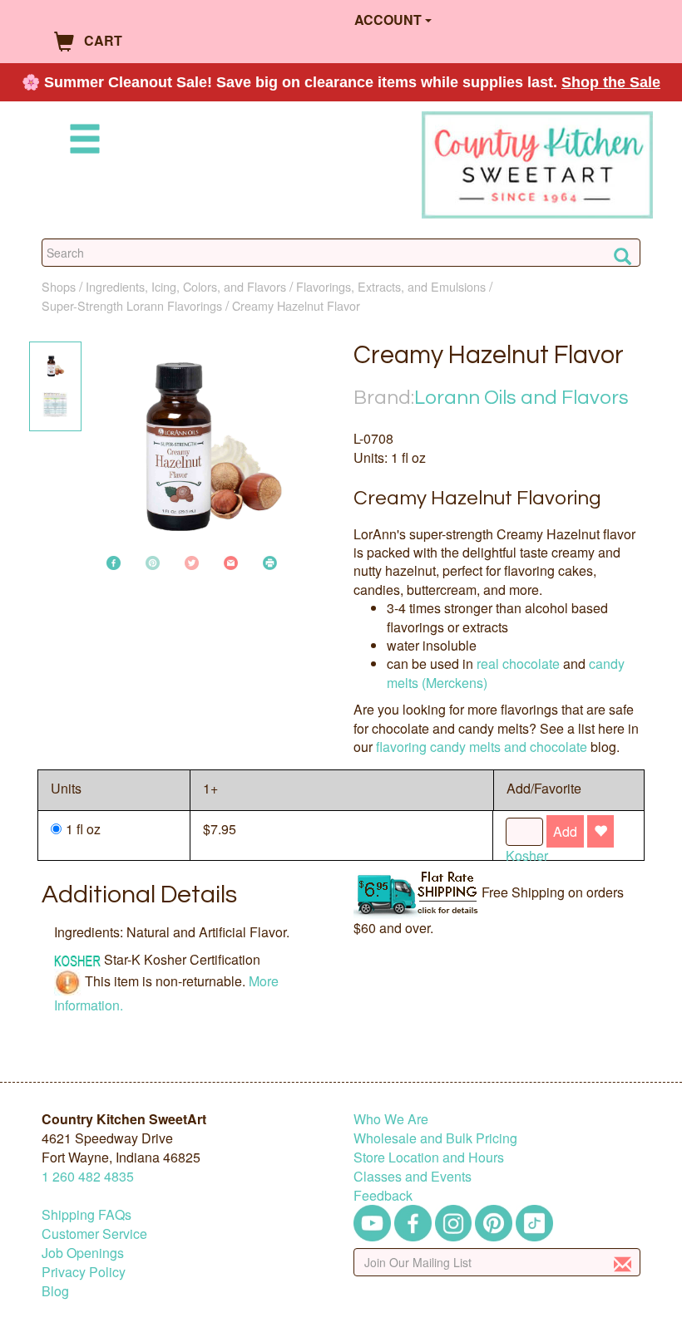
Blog (55, 1290)
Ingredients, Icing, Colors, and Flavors (186, 286)
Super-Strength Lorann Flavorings (132, 305)
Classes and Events (412, 1176)
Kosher (527, 855)
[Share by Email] (231, 561)
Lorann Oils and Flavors (521, 397)
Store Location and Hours (428, 1157)
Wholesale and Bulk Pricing (435, 1138)
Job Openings (83, 1252)
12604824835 (88, 1176)
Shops (59, 286)
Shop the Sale (610, 82)
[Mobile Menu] (81, 142)
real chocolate (518, 663)
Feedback (383, 1195)
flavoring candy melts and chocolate (481, 746)
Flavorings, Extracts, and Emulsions (391, 286)
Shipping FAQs (86, 1214)
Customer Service (94, 1233)
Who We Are (390, 1118)
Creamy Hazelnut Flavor (296, 305)
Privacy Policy (84, 1271)
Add (565, 831)
